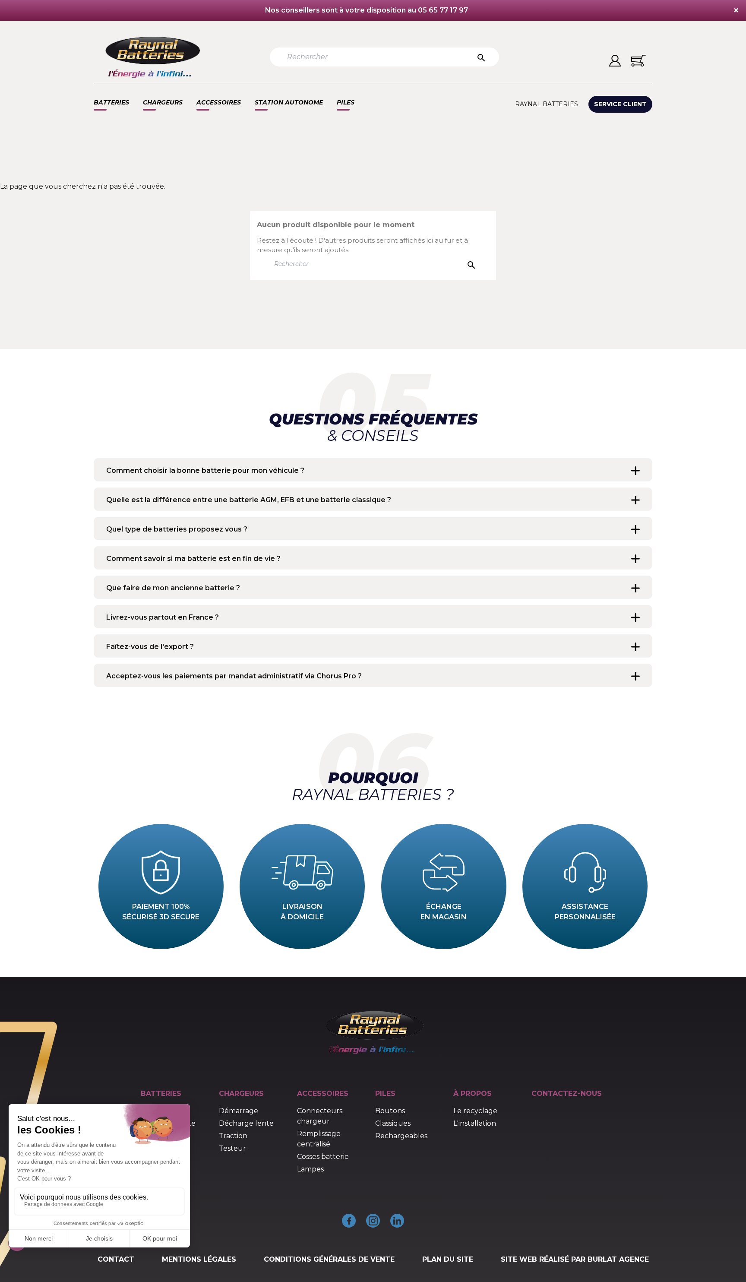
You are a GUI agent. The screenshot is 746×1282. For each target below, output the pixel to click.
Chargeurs (163, 102)
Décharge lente (246, 1123)
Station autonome (289, 102)
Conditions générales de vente (329, 1259)
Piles (345, 102)
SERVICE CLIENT (620, 104)
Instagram (373, 1220)
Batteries (111, 102)
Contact (116, 1259)
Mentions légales (199, 1259)
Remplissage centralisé (319, 1139)
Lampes (310, 1169)
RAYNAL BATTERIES (546, 104)
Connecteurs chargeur (319, 1116)
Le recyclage (475, 1111)
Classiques (393, 1123)
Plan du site (447, 1259)
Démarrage (238, 1111)
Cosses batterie (323, 1156)
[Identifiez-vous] (615, 60)
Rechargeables (401, 1136)
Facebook (348, 1220)
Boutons (390, 1111)
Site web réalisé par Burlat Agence (575, 1259)
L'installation (474, 1123)
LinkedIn (397, 1220)
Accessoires (218, 102)
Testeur (232, 1148)
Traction (233, 1136)
